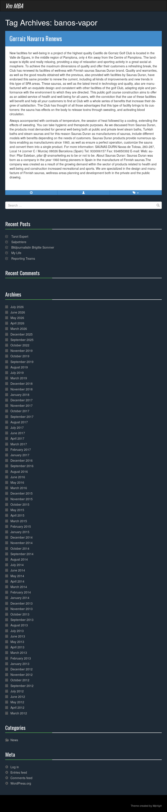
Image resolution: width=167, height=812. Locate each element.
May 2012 (17, 702)
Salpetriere (18, 242)
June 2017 (17, 433)
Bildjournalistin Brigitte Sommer (32, 247)
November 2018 (21, 389)
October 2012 (19, 680)
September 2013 (21, 619)
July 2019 (17, 372)
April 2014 (17, 581)
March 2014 (18, 587)
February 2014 (20, 592)
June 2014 (17, 570)
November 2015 (21, 499)
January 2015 (19, 532)
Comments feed (21, 778)
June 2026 (17, 312)
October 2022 (19, 345)
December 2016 (21, 460)
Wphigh (157, 805)
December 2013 (21, 603)
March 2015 (18, 521)
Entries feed (18, 772)
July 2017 (17, 427)
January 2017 (19, 455)
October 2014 (19, 548)
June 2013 (17, 636)
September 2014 (21, 554)
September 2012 (21, 685)
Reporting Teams (23, 258)
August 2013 (19, 625)
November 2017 (21, 405)
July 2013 (17, 631)
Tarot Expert (19, 236)
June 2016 (17, 477)
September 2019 (21, 361)
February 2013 (20, 658)
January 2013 (19, 663)
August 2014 (19, 559)
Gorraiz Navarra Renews (36, 38)
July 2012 (17, 691)
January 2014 (19, 597)
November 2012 (21, 674)
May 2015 (17, 510)
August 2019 (19, 367)
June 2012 (17, 696)
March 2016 (18, 488)
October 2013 (19, 614)
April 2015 (17, 515)
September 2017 (21, 416)
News (14, 740)
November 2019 (21, 350)
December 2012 (21, 669)
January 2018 (19, 394)
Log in (14, 767)
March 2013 (18, 652)
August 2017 (19, 422)
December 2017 (21, 400)
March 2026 (18, 328)
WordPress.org (20, 783)
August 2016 (19, 471)
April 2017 (17, 438)
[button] (83, 192)
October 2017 (19, 411)
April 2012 (17, 707)
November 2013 (21, 609)
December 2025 (21, 334)
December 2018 (21, 383)
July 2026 (17, 307)
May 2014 (17, 576)
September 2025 (21, 339)
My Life (16, 253)
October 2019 (19, 356)
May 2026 (17, 317)
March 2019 (18, 378)
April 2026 (17, 323)
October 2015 (19, 504)
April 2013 (17, 647)
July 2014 (17, 565)
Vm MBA (14, 5)
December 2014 (21, 537)
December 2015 (21, 493)
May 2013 (17, 641)
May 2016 (17, 482)
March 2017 (18, 444)
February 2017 (20, 449)
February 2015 (20, 526)
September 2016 (21, 466)
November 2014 (21, 543)
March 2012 (18, 713)
